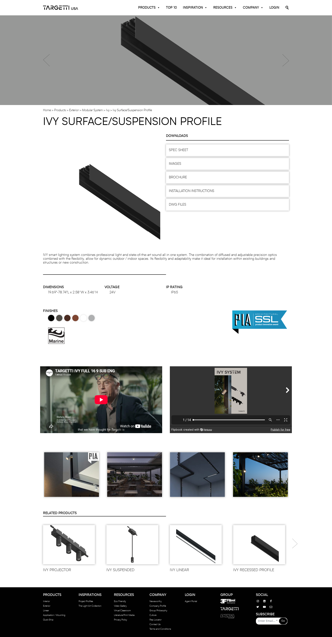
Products (147, 7)
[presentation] (294, 542)
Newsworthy (155, 601)
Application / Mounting (54, 615)
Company (251, 7)
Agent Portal (191, 601)
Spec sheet (178, 150)
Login (274, 7)
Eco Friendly (120, 601)
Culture (152, 615)
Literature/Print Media (124, 615)
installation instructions (191, 191)
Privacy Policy (120, 620)
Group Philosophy (158, 610)
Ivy (108, 110)
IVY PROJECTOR (57, 570)
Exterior (74, 110)
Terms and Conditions (160, 629)
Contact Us (154, 624)
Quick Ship (48, 620)
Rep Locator (155, 620)
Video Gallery (120, 606)
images (175, 163)
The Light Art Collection (90, 606)
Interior (46, 601)
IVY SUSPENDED (120, 570)
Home (47, 110)
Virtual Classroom (122, 610)
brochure (178, 177)
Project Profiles (86, 601)
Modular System (92, 110)
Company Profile (157, 606)
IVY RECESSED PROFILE (253, 570)
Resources (222, 7)
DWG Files (177, 204)
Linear (46, 610)
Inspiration (193, 7)
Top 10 (171, 7)
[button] (46, 60)
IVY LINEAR (179, 570)
